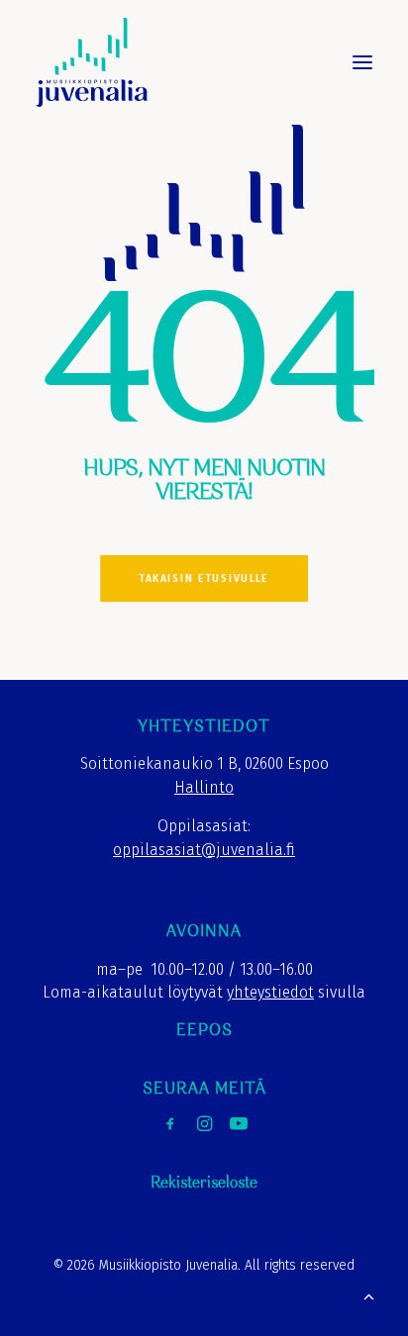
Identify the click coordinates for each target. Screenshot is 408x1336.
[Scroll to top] (368, 1295)
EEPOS (204, 1030)
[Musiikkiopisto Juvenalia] (92, 62)
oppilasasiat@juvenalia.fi (204, 849)
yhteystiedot (270, 992)
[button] (362, 62)
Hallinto (204, 787)
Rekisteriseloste (204, 1183)
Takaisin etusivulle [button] (203, 579)
